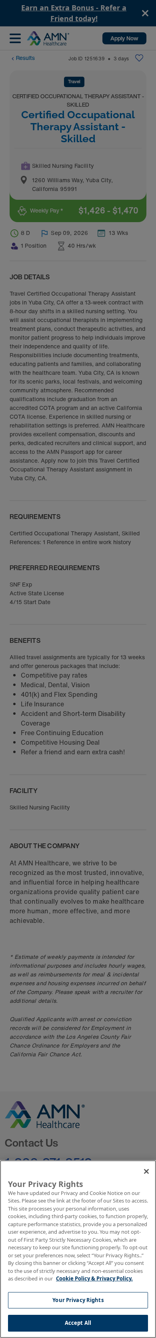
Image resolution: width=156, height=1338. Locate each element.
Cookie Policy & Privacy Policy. (94, 1278)
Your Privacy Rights (77, 1300)
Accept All (78, 1322)
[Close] (146, 1171)
